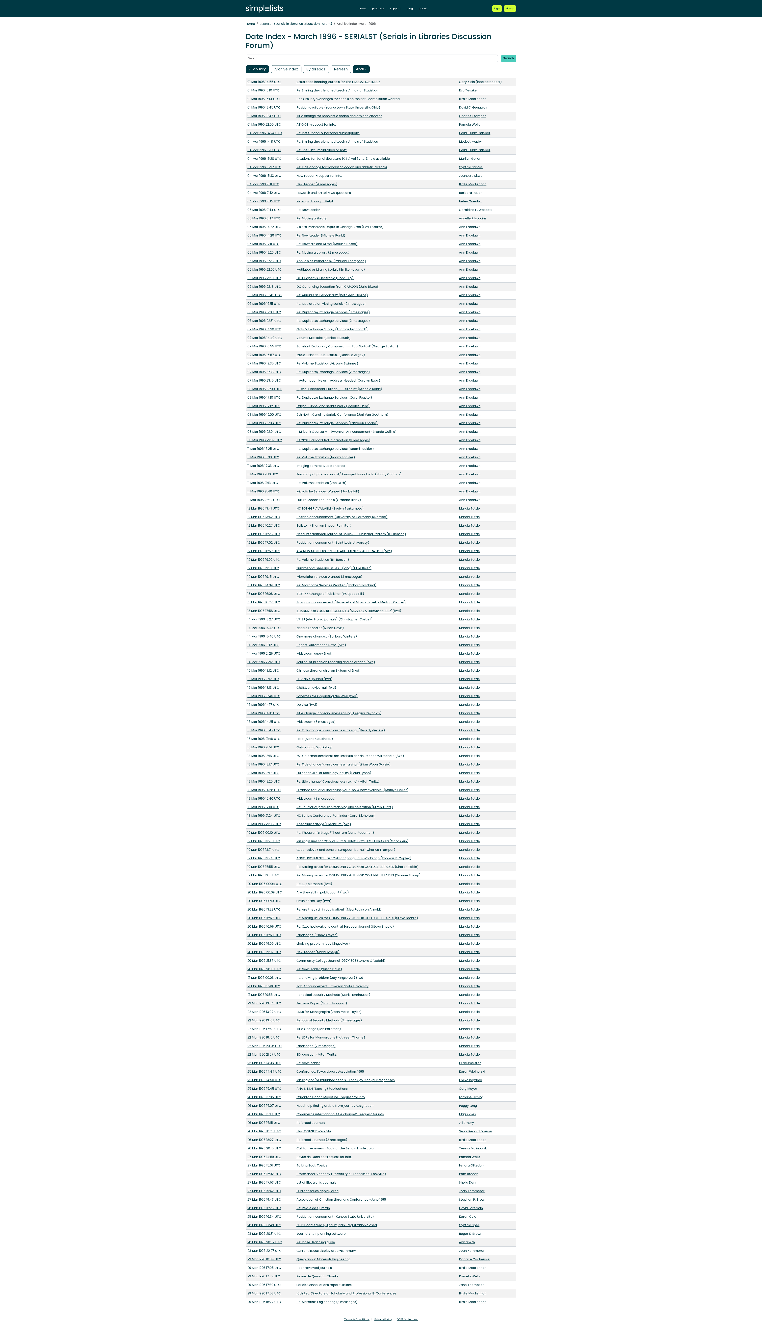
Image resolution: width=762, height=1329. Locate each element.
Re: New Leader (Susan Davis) (319, 969)
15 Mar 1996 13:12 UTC (263, 670)
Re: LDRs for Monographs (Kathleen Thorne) (330, 1037)
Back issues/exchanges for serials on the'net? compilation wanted (348, 99)
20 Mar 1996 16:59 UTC (264, 935)
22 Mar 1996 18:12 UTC (263, 1037)
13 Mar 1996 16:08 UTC (263, 593)
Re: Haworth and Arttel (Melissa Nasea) (327, 244)
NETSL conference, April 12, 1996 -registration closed (336, 1225)
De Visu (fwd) (306, 704)
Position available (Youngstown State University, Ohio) (338, 107)
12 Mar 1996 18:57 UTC (263, 551)
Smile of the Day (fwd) (313, 901)
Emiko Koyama (470, 1080)
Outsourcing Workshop (314, 747)
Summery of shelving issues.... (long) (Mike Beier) (333, 568)
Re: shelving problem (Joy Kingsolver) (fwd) (330, 977)
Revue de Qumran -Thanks (317, 1276)
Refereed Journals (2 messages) (321, 1140)
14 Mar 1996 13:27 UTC (263, 619)
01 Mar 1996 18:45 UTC (264, 107)
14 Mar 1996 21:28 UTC (263, 653)
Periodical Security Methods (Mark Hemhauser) (333, 994)
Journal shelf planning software (321, 1233)
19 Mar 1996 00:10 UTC (263, 832)
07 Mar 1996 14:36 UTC (264, 329)
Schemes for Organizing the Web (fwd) (327, 696)
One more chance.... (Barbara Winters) (326, 636)
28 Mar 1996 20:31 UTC (264, 1233)
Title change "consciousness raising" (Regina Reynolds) (338, 713)
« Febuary (257, 68)
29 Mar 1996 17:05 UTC (264, 1268)
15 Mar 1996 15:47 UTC (264, 730)
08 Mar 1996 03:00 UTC (264, 389)
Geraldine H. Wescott (475, 210)
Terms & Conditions (356, 1319)
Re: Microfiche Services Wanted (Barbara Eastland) (336, 585)
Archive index (286, 69)
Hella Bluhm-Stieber (474, 133)
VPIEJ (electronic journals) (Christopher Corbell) (334, 619)
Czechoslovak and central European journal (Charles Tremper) (345, 849)
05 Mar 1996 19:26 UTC (264, 252)
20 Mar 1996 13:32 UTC (264, 909)
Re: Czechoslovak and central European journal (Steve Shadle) (345, 926)
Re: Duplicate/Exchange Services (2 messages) (333, 320)
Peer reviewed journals (314, 1268)
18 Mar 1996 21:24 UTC (263, 815)
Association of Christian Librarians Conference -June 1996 (341, 1199)
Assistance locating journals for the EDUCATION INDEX (338, 82)
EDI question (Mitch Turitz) (317, 1054)
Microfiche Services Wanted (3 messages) (329, 576)
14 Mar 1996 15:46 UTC (264, 636)
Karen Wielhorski (472, 1071)
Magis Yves (467, 1114)
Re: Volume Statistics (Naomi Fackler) (325, 457)
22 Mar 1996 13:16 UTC (263, 1020)
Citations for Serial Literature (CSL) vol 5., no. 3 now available (343, 158)
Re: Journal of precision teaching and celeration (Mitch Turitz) (344, 807)
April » (361, 68)
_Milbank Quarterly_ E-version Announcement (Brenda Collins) (346, 431)
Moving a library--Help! (314, 201)
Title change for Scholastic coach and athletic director (339, 116)
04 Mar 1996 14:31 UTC (264, 141)
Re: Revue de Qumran (313, 1208)
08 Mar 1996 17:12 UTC (263, 406)
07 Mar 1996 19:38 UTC (264, 372)
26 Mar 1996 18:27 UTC (264, 1140)
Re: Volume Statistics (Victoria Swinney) (327, 363)
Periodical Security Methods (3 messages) (329, 1020)
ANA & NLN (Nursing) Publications (322, 1088)
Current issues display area (317, 1191)
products (378, 8)
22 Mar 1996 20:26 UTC (264, 1046)
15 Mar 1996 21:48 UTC (263, 739)
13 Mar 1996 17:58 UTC (263, 611)
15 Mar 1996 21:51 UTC (263, 747)
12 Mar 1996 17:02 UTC (263, 542)
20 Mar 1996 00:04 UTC (264, 884)
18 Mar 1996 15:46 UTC (264, 798)
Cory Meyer (468, 1088)
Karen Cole (467, 1216)
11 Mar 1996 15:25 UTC (263, 448)
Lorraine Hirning (471, 1097)
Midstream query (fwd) (314, 653)
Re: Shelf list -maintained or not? (321, 150)
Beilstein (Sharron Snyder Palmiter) (323, 525)
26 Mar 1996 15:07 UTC (264, 1105)
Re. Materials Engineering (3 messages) (327, 1302)
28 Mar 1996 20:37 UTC (264, 1242)
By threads (315, 69)
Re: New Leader (308, 210)
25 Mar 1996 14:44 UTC (264, 1071)
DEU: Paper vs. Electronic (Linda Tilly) (325, 278)
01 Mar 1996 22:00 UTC (264, 124)
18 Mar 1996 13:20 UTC (263, 781)
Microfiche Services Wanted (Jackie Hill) (327, 491)
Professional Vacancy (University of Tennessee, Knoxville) (341, 1174)
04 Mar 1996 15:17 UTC (264, 150)
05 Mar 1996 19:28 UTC (264, 261)
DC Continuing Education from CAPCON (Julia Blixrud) (338, 286)
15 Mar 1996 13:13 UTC (263, 687)
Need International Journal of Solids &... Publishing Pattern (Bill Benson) (351, 534)
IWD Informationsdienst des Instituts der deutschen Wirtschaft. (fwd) (350, 756)
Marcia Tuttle (469, 508)
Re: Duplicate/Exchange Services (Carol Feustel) (334, 397)
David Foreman (471, 1208)
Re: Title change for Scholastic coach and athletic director (341, 167)
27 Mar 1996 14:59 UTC (264, 1157)
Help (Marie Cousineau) (314, 739)
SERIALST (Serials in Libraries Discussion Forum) (296, 23)
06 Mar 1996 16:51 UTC (263, 303)
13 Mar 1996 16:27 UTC (263, 602)
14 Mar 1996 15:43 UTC (264, 628)
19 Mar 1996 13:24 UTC (263, 858)
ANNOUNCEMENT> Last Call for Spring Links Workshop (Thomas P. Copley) (353, 858)
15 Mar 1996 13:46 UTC (263, 696)
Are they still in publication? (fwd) (322, 892)
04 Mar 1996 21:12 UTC (263, 192)
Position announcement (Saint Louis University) (332, 542)
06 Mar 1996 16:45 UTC (264, 295)
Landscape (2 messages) (316, 1046)
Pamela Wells (469, 124)
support (395, 8)
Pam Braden (468, 1174)
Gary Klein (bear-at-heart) (480, 82)
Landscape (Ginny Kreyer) (317, 935)
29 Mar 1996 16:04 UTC (264, 1259)
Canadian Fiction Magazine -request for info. (330, 1097)
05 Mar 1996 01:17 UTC (263, 218)
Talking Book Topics (311, 1165)
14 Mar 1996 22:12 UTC (263, 662)
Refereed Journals (310, 1122)
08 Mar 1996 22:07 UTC (264, 440)
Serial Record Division (475, 1131)
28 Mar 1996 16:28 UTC (264, 1208)
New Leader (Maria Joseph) (318, 952)
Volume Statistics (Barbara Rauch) (323, 338)
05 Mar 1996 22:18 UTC (264, 286)
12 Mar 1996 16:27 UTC (263, 525)
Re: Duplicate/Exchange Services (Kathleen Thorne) (337, 423)
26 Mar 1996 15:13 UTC (263, 1114)
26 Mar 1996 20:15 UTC (264, 1148)
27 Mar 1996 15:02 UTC (264, 1174)
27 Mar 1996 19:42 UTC (264, 1191)
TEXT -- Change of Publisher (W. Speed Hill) (330, 593)
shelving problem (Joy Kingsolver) (323, 943)
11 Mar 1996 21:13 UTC (262, 483)
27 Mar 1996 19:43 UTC (264, 1199)
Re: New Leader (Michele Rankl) (320, 235)
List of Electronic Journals (316, 1182)
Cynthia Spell (469, 1225)
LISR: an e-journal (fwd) (314, 679)
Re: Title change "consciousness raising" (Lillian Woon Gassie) (343, 764)
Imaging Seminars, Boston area (320, 466)
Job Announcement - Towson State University (332, 986)
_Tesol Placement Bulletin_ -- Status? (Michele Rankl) (339, 389)
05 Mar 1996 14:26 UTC (264, 235)
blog (410, 8)
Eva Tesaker (468, 90)
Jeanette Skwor (471, 175)
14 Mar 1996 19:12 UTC (263, 645)
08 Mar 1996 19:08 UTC (264, 423)
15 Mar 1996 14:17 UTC (263, 704)
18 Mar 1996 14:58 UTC (264, 790)
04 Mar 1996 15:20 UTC (264, 158)
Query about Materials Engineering (323, 1259)
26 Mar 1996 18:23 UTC (264, 1131)
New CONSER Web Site (313, 1131)
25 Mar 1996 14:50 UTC (264, 1080)
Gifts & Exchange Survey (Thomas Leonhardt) (332, 329)
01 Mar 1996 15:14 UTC (263, 99)
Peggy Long (468, 1105)
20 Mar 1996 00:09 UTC (264, 892)
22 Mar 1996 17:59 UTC (264, 1029)
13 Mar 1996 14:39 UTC (263, 585)
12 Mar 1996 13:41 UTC (263, 508)
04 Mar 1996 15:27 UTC (264, 167)
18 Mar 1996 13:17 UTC (263, 764)
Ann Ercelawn (469, 227)
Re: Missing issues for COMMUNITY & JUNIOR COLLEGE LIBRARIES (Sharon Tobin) (357, 867)
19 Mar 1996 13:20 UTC (263, 841)
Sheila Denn (468, 1182)
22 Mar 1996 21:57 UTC (264, 1054)
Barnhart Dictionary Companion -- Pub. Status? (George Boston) (347, 346)
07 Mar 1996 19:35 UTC (264, 363)
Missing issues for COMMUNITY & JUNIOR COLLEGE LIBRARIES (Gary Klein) (352, 841)
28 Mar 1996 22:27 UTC (264, 1250)
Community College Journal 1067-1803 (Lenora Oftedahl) (340, 960)
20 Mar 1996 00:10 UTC (264, 901)
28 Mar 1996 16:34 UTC (264, 1216)
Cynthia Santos (471, 167)
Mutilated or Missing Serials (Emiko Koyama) (330, 269)
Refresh (341, 69)
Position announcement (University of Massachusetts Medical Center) (351, 602)
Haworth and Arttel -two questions (323, 192)
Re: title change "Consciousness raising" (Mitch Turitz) (337, 781)
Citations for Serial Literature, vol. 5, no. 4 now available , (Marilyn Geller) (352, 790)
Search (508, 58)
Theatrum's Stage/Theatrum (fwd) (323, 824)
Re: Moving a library (311, 218)
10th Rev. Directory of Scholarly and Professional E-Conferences (346, 1293)
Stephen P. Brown (472, 1199)
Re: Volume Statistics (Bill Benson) (322, 559)
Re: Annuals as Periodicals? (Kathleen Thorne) (332, 295)
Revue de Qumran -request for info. (324, 1157)
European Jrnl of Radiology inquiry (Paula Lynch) (333, 773)
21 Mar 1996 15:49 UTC (263, 986)
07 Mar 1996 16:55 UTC (264, 346)
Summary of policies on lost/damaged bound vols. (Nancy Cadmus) (349, 474)
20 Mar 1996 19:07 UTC (264, 952)
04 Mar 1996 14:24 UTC (264, 133)
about (423, 8)
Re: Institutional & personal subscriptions (328, 133)
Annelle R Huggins (472, 218)
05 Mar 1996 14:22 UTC (264, 227)
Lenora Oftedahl (471, 1165)
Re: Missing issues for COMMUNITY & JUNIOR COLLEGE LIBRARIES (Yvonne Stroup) (358, 875)
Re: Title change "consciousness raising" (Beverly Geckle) (340, 730)
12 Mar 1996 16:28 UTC (263, 534)
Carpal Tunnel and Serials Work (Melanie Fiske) (333, 406)
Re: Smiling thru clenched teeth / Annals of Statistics (337, 90)
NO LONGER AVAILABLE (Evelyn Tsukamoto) (330, 508)
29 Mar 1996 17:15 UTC (263, 1276)
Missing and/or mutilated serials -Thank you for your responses (345, 1080)
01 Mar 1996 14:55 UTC (264, 82)
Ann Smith (467, 1242)
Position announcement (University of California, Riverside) (342, 517)
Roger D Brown (470, 1233)
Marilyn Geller (470, 158)
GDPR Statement (407, 1319)
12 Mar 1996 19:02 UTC (263, 559)
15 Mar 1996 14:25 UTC (263, 721)
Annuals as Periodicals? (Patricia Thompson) (331, 261)
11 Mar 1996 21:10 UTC (262, 474)
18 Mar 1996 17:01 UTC (263, 807)
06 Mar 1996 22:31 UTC (264, 320)
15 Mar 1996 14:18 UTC (263, 713)
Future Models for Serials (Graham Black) (328, 500)
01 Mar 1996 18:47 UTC (264, 116)
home (362, 8)
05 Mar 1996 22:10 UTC (264, 278)
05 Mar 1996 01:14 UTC (264, 210)
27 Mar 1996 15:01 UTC (263, 1165)
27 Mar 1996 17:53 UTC (264, 1182)
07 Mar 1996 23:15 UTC (264, 380)
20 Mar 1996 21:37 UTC (264, 960)
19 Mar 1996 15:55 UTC (263, 867)
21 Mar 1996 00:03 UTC (264, 977)
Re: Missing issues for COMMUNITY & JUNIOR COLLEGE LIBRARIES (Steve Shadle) (357, 918)
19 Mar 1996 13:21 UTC (263, 849)
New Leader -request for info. (319, 175)
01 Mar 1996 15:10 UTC (263, 90)
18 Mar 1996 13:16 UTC (263, 756)
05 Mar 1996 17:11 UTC (263, 244)
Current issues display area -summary (326, 1250)
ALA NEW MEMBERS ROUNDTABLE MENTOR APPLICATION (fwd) (344, 551)
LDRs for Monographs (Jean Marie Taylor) (329, 1012)
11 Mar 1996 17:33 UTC (263, 466)
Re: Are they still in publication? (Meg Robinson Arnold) (338, 909)
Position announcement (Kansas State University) (335, 1216)
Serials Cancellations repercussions (324, 1285)
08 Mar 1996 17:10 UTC (263, 397)
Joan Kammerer (472, 1191)
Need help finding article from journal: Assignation (334, 1105)
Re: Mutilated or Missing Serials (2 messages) (331, 303)
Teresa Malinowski (473, 1148)
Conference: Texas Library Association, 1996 (330, 1071)
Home (250, 23)
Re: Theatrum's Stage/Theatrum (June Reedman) (335, 832)
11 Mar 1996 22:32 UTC (263, 500)
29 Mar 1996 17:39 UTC (264, 1285)
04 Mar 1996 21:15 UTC (263, 201)
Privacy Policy (383, 1319)
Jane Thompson (471, 1285)
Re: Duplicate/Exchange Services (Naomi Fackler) (335, 448)
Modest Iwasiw (470, 141)
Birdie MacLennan (472, 99)
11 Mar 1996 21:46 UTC (263, 491)
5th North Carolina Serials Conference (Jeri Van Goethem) (342, 414)
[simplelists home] (264, 9)
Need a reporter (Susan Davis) (320, 628)
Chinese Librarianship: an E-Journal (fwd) (328, 670)
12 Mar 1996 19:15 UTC (263, 576)
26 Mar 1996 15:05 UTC (264, 1097)
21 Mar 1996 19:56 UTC (263, 994)
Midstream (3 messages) (316, 721)
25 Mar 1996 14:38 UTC (264, 1063)
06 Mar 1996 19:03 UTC (264, 312)
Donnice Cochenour (474, 1259)
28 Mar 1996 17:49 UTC (264, 1225)
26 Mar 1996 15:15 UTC (263, 1122)
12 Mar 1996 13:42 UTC (263, 517)
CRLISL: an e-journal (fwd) (316, 687)
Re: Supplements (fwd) (314, 884)
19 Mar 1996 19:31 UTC (263, 875)
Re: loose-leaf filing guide (315, 1242)
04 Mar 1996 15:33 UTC (264, 175)
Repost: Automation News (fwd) (321, 645)
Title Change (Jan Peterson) (318, 1029)
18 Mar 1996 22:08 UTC (264, 824)
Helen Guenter (470, 201)
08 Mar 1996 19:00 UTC (264, 414)
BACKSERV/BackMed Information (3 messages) (333, 440)
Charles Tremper (472, 116)
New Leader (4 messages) (316, 184)
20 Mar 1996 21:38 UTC (264, 969)
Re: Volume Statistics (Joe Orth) (321, 483)
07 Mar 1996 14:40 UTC (264, 338)
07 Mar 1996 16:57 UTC (264, 355)
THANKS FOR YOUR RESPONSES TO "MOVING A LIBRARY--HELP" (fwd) (348, 611)
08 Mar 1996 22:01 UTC (264, 431)
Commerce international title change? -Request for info (340, 1114)
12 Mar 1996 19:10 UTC (263, 568)
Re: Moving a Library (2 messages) (322, 252)
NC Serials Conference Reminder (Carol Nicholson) (336, 815)
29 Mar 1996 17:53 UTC (264, 1293)
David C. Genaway (473, 107)
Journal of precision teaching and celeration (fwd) (335, 662)
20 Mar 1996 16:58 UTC (264, 926)
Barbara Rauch (470, 192)
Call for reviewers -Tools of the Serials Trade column (337, 1148)
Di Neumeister (470, 1063)
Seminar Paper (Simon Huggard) (321, 1003)
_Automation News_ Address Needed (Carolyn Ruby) (338, 380)
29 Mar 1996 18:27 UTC (264, 1302)
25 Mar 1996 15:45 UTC (264, 1088)
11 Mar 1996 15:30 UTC (263, 457)
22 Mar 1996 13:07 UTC (264, 1012)
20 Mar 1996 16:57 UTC (264, 918)
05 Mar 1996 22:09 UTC (264, 269)
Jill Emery (466, 1122)
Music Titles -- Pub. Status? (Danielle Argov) (330, 355)
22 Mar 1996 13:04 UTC (264, 1003)
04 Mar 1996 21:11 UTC (263, 184)
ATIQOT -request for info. (316, 124)
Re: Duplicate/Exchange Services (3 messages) (333, 312)
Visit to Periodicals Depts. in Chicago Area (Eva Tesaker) (340, 227)
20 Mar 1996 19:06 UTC (264, 943)
